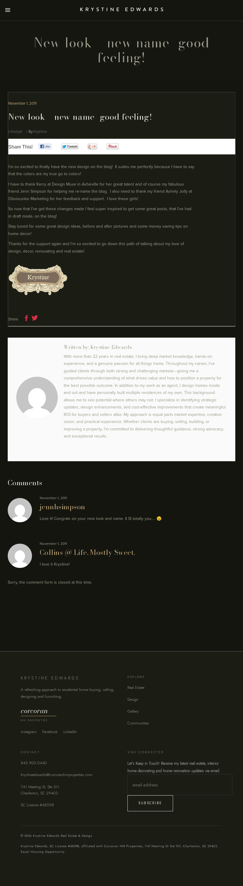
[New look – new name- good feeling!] (37, 397)
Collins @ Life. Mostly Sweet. (87, 552)
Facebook (49, 732)
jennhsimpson (62, 507)
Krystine (40, 131)
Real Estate (135, 687)
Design (132, 699)
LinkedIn (70, 732)
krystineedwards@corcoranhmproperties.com (56, 775)
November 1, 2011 (22, 103)
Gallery (133, 711)
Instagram (28, 732)
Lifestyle (15, 131)
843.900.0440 (34, 763)
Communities (138, 723)
